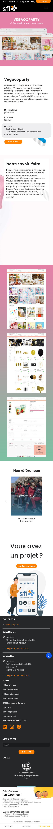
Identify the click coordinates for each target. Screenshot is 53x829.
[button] (46, 8)
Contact (7, 707)
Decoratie (34, 518)
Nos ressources (10, 698)
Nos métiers (10, 685)
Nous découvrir (11, 694)
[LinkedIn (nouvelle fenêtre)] (5, 727)
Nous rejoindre (10, 712)
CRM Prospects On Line (14, 703)
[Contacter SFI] (27, 583)
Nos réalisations (10, 689)
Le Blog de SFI (9, 716)
